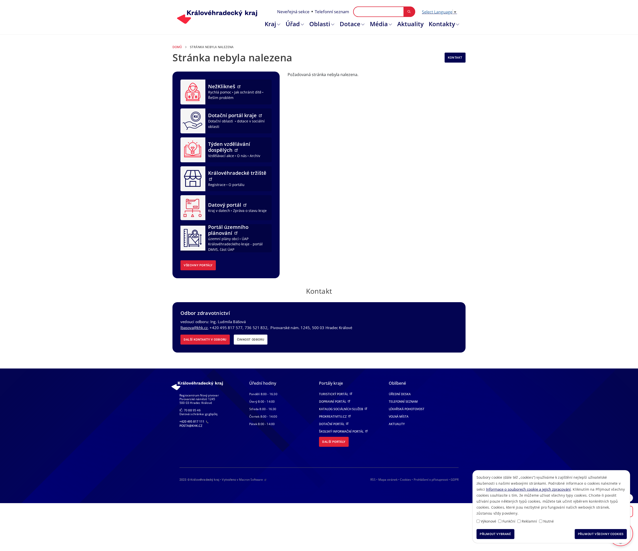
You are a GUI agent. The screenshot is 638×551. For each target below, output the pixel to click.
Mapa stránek (388, 479)
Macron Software (251, 479)
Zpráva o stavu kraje (250, 210)
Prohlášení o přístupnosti (431, 479)
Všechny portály (198, 265)
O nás (242, 155)
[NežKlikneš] (192, 91)
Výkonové (488, 521)
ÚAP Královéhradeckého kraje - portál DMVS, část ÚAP (235, 244)
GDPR (455, 479)
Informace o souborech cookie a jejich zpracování (528, 489)
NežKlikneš (222, 86)
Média (379, 24)
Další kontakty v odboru (205, 339)
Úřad (293, 24)
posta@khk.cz (190, 426)
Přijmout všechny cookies (601, 534)
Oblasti (319, 24)
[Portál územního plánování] (192, 237)
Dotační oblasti (221, 121)
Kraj (270, 24)
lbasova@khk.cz (194, 327)
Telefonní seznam (332, 11)
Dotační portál (332, 424)
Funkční (508, 521)
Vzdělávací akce (221, 155)
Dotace (350, 24)
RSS (373, 479)
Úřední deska (400, 394)
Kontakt (455, 57)
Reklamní (529, 521)
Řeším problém (221, 97)
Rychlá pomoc (219, 92)
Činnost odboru (250, 339)
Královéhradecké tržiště (237, 173)
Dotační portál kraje (233, 115)
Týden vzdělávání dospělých (229, 147)
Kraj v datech (219, 210)
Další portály (333, 442)
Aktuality (410, 24)
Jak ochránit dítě (247, 92)
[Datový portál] (192, 207)
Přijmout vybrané (495, 534)
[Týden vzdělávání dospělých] (192, 149)
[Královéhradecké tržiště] (192, 178)
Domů (177, 47)
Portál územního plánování (228, 230)
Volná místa (398, 416)
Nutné (548, 521)
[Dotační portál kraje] (192, 120)
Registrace (217, 184)
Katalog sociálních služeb (341, 409)
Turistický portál (334, 394)
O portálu (236, 184)
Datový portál (225, 204)
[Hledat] (409, 11)
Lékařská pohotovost (406, 409)
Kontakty (442, 24)
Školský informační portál (341, 431)
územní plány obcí (223, 238)
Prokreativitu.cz (333, 416)
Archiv (255, 155)
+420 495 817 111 (192, 421)
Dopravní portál (333, 401)
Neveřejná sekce (293, 11)
